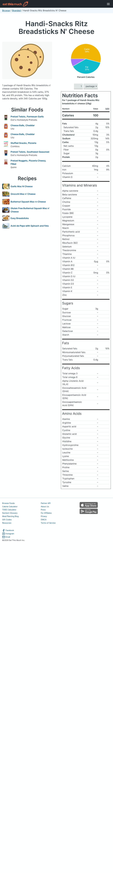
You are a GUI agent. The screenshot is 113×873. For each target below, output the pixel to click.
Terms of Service (48, 523)
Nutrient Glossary (9, 513)
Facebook (10, 530)
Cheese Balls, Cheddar (23, 125)
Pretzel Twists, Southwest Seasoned (30, 151)
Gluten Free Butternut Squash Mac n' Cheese (30, 210)
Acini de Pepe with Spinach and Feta (30, 225)
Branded (16, 10)
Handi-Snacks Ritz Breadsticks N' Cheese (56, 27)
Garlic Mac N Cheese (22, 186)
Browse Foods (8, 503)
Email (8, 537)
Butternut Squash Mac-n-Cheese (28, 201)
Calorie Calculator (10, 506)
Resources (6, 523)
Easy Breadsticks (20, 218)
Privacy (44, 516)
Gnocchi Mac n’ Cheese (23, 194)
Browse (6, 10)
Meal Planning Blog (10, 516)
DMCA (43, 519)
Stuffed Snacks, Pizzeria (23, 143)
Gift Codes (7, 519)
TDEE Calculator (9, 510)
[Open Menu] (108, 4)
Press (43, 510)
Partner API (46, 503)
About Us (45, 506)
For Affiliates (46, 513)
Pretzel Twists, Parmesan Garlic (27, 116)
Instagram (10, 534)
